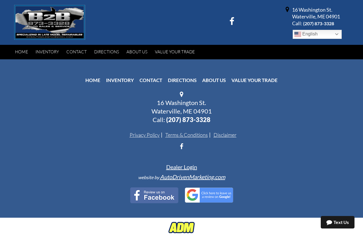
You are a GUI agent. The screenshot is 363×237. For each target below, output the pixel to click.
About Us (214, 80)
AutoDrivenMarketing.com (192, 176)
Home (92, 80)
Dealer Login (181, 166)
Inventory (120, 80)
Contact (151, 80)
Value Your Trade (254, 80)
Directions (182, 80)
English (309, 34)
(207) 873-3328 (318, 23)
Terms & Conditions (186, 135)
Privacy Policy (145, 135)
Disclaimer (225, 135)
